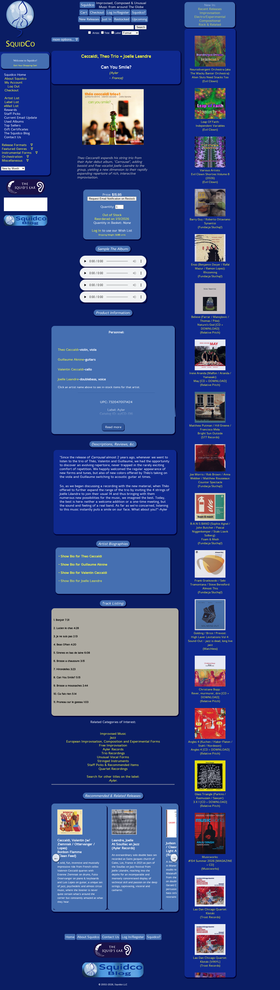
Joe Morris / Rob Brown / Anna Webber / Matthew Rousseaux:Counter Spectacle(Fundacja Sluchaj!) (210, 480)
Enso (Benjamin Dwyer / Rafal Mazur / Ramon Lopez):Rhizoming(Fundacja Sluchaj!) (210, 270)
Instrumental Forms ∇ (20, 153)
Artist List (12, 98)
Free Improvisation (113, 745)
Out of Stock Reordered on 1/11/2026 (111, 217)
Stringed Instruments (113, 761)
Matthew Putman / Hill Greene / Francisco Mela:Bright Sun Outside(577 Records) (210, 431)
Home (70, 937)
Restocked (121, 19)
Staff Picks (12, 114)
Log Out (13, 86)
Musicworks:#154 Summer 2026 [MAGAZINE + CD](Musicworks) (210, 862)
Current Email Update (20, 118)
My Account (13, 82)
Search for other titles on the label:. (113, 778)
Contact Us (12, 137)
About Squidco (15, 78)
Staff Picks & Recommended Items (113, 765)
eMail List (11, 106)
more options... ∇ (65, 39)
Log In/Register (118, 12)
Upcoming (139, 19)
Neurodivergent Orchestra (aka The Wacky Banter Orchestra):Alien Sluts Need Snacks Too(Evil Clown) (210, 75)
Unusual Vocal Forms (113, 757)
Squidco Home (15, 75)
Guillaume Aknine (71, 359)
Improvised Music (113, 734)
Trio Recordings (113, 753)
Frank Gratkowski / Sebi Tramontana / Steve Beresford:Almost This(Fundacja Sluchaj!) (210, 586)
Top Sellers (12, 125)
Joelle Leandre (68, 379)
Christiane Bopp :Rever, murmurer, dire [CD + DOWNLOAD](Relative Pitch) (210, 695)
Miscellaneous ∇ (15, 160)
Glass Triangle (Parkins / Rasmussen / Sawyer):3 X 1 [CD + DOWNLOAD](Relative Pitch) (210, 800)
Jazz (113, 737)
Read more (113, 427)
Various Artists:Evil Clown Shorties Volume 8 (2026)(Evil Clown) (210, 176)
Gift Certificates (16, 129)
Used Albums (14, 121)
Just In (106, 19)
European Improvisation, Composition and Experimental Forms (113, 741)
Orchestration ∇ (15, 157)
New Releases (89, 19)
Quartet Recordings (113, 769)
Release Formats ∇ (17, 145)
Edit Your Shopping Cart (25, 65)
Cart (83, 12)
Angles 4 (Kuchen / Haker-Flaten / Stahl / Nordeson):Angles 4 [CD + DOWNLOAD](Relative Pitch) (210, 747)
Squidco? (139, 12)
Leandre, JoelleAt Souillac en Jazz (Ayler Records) (125, 844)
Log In (96, 230)
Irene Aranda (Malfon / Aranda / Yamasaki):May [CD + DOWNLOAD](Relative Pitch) (210, 379)
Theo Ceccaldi (68, 350)
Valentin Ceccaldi (71, 369)
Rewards (10, 110)
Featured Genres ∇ (17, 149)
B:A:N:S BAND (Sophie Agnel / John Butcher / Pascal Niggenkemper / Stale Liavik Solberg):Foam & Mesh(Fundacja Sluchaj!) (210, 533)
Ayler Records (113, 749)
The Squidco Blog (17, 133)
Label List (12, 102)
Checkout (11, 90)
